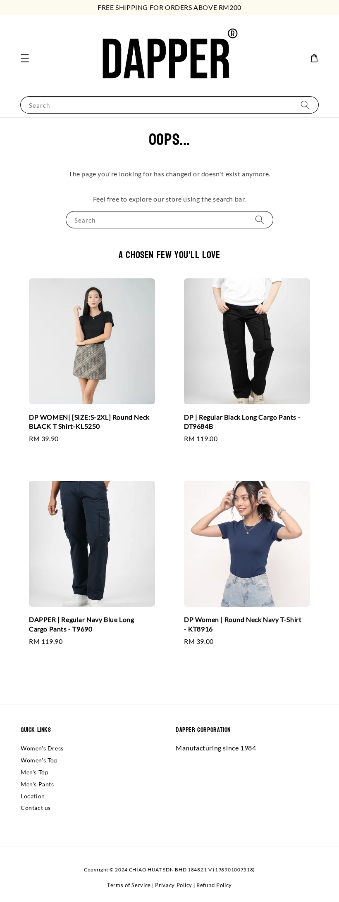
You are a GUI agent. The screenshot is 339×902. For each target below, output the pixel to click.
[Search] (305, 105)
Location (33, 796)
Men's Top (34, 772)
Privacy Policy (173, 885)
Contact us (36, 807)
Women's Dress (42, 748)
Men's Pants (37, 784)
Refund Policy (214, 885)
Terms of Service (129, 885)
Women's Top (39, 760)
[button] (25, 58)
